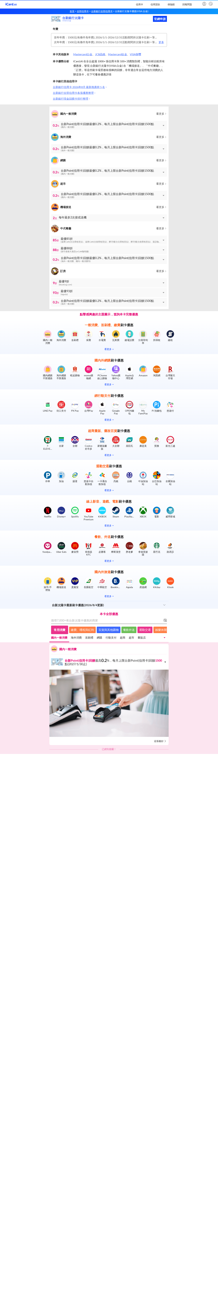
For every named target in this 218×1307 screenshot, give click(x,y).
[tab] (59, 638)
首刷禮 (89, 637)
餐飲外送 (129, 630)
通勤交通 (145, 630)
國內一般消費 (59, 637)
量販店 (142, 637)
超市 (131, 637)
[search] (210, 4)
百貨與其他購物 (108, 630)
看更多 (160, 113)
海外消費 (76, 637)
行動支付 (111, 637)
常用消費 (59, 630)
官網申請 (160, 18)
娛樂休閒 (161, 630)
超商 (122, 637)
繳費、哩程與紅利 (82, 630)
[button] (109, 125)
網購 (99, 637)
